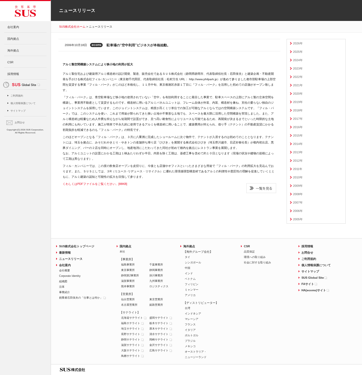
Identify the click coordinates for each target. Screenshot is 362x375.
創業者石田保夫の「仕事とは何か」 (81, 297)
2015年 (298, 135)
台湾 (187, 308)
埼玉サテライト (130, 328)
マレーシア (191, 319)
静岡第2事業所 (130, 275)
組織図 (63, 281)
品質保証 (249, 251)
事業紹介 (64, 292)
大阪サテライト (130, 350)
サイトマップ (18, 110)
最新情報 (65, 252)
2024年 (298, 60)
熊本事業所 (128, 286)
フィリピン (191, 284)
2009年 (298, 185)
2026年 (298, 43)
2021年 (298, 85)
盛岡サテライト (158, 317)
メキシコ (190, 346)
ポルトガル (191, 335)
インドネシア (193, 313)
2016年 (298, 127)
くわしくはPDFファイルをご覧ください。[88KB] (95, 184)
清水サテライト (158, 334)
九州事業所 (156, 280)
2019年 (298, 102)
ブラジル (190, 340)
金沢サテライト (158, 345)
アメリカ (190, 295)
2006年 (298, 211)
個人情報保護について (23, 103)
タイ (187, 257)
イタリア (190, 329)
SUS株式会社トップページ (76, 246)
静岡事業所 (156, 270)
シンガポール (193, 262)
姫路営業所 (156, 304)
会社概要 (64, 270)
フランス (190, 324)
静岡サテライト (130, 339)
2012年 (298, 160)
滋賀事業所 (128, 280)
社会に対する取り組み (257, 262)
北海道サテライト (132, 317)
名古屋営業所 (129, 304)
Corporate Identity (70, 275)
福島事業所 (128, 264)
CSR (10, 62)
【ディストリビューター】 (200, 302)
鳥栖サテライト (130, 355)
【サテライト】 (130, 312)
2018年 (298, 110)
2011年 (297, 169)
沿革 (62, 286)
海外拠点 (13, 50)
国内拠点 (13, 38)
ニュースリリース (71, 258)
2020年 (298, 93)
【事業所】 (127, 259)
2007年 (298, 202)
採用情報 (13, 74)
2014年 (298, 144)
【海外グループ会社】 (198, 251)
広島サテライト (158, 350)
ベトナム (190, 278)
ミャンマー (191, 289)
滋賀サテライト (130, 345)
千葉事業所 (156, 264)
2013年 (298, 152)
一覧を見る (261, 188)
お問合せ (20, 122)
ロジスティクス (158, 286)
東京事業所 (128, 270)
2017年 (298, 118)
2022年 (298, 77)
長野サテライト (130, 334)
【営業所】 (127, 294)
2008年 (298, 194)
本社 (122, 251)
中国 (187, 267)
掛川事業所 (156, 275)
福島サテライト (130, 323)
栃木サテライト (158, 323)
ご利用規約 (16, 95)
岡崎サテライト (158, 339)
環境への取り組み (255, 257)
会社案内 (13, 27)
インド (189, 273)
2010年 (298, 177)
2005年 (298, 219)
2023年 (298, 68)
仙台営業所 (128, 299)
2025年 (298, 51)
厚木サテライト (158, 328)
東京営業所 (156, 299)
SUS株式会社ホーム (72, 26)
